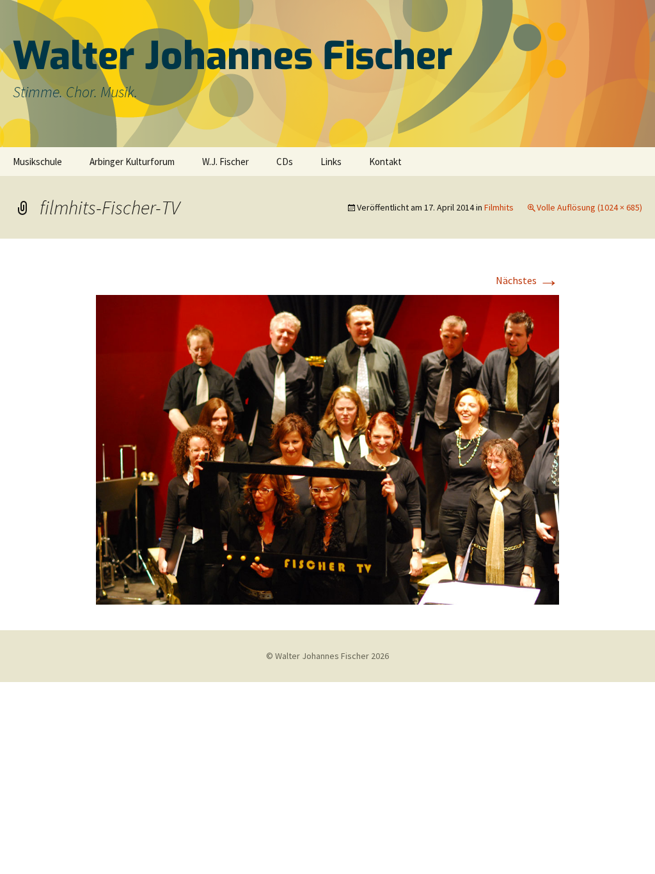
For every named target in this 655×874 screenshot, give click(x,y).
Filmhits (499, 207)
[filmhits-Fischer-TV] (327, 448)
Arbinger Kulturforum (132, 161)
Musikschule (37, 161)
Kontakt (385, 161)
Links (331, 161)
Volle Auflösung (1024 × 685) (589, 207)
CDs (284, 161)
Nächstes (527, 280)
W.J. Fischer (225, 161)
